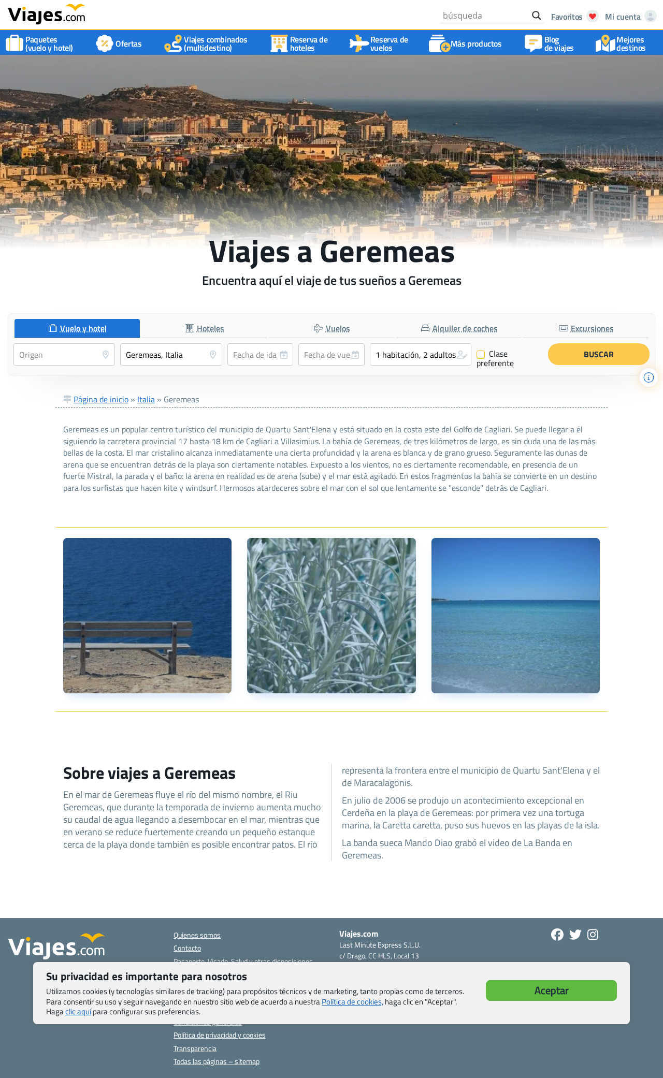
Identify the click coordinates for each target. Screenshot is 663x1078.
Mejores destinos (631, 43)
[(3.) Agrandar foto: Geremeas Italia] (515, 615)
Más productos (476, 43)
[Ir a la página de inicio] (46, 13)
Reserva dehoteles (309, 43)
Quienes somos (197, 934)
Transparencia (195, 1048)
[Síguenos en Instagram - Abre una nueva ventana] (593, 934)
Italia (146, 399)
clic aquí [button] (78, 1011)
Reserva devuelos (389, 43)
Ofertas (128, 43)
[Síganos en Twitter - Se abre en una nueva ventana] (575, 934)
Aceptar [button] (552, 990)
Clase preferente (495, 358)
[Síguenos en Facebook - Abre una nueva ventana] (557, 934)
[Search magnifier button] (536, 15)
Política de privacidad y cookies (220, 1034)
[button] (420, 354)
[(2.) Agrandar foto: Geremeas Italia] (331, 615)
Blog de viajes (559, 43)
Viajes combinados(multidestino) (215, 43)
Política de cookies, (352, 1002)
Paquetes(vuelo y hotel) (49, 43)
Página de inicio (101, 399)
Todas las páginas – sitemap (217, 1061)
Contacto (187, 947)
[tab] (77, 328)
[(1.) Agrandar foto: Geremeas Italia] (147, 615)
